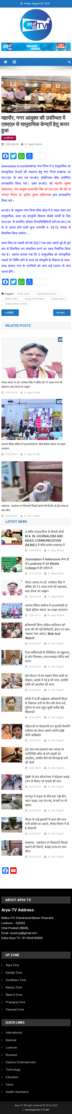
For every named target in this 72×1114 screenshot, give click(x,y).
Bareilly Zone (14, 972)
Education (12, 1077)
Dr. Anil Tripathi (32, 516)
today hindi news (34, 298)
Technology (13, 1069)
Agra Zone (12, 965)
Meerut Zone (14, 994)
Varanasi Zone (15, 1009)
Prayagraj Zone (15, 1002)
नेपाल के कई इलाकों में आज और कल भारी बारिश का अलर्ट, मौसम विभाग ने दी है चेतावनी (47, 824)
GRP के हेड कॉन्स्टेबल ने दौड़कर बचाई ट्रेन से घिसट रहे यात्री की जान (47, 779)
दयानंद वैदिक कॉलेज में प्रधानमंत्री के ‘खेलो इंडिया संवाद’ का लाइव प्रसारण (33, 446)
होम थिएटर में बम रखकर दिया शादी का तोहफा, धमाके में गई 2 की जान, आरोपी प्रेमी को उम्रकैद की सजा (46, 680)
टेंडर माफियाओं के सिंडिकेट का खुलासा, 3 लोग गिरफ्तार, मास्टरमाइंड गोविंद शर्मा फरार (47, 657)
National (11, 1040)
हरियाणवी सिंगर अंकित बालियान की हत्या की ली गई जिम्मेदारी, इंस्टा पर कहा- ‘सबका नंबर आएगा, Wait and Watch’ (48, 631)
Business (11, 1054)
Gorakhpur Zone (16, 980)
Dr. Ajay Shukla (33, 144)
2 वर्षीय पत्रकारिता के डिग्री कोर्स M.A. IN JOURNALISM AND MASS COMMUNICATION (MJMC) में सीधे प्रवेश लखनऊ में (45, 538)
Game (9, 1084)
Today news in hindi (16, 303)
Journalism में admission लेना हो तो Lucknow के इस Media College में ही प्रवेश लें (47, 563)
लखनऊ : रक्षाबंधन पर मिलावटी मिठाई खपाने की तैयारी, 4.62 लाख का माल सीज (34, 508)
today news (58, 298)
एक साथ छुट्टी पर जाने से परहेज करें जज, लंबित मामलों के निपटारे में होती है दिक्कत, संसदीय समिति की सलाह (63, 312)
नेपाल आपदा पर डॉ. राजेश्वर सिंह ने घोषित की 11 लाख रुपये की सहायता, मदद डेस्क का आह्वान (31, 384)
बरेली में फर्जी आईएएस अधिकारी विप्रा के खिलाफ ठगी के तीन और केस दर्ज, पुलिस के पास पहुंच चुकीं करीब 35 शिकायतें (46, 705)
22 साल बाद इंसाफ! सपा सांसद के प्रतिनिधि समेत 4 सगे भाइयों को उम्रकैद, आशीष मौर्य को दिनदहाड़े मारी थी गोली (46, 756)
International (14, 1032)
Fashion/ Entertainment (21, 1062)
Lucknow (9, 137)
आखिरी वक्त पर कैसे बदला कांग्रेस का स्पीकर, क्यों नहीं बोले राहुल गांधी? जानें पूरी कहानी (13, 312)
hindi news (23, 293)
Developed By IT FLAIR (37, 1109)
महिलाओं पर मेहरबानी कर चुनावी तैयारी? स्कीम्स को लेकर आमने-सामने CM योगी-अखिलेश (47, 730)
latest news (11, 298)
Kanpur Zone (14, 987)
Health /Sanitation (17, 1091)
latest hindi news (46, 293)
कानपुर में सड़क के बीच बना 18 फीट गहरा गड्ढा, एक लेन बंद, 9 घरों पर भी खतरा (46, 800)
